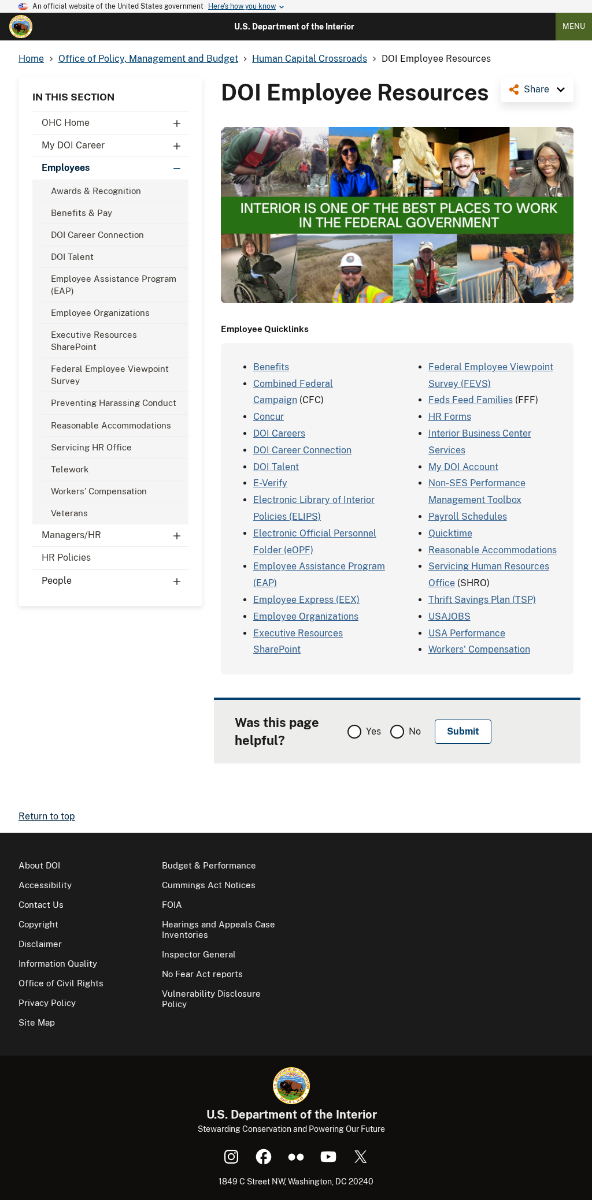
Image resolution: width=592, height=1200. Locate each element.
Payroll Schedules (467, 516)
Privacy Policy (47, 1003)
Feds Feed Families (470, 399)
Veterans (69, 513)
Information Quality (57, 963)
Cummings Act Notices (209, 885)
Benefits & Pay (81, 213)
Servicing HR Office (91, 447)
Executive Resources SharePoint (94, 341)
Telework (69, 469)
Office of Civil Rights (60, 983)
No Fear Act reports (202, 974)
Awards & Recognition (96, 191)
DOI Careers (279, 433)
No (415, 731)
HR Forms (449, 416)
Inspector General (199, 954)
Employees (66, 167)
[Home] (20, 26)
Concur (268, 416)
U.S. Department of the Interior (294, 26)
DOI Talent (72, 257)
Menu (574, 26)
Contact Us (41, 905)
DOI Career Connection (97, 235)
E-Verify (270, 483)
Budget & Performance (209, 865)
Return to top (46, 816)
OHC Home (66, 122)
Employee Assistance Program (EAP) (113, 285)
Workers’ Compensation (99, 491)
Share (536, 89)
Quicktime (450, 533)
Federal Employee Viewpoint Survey (110, 375)
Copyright (38, 924)
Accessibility (45, 885)
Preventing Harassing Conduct (113, 403)
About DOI (39, 865)
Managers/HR (71, 535)
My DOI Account (463, 466)
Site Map (36, 1022)
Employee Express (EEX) (306, 599)
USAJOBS (449, 616)
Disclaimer (40, 944)
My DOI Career (73, 145)
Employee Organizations (100, 313)
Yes (373, 731)
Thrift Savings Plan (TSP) (482, 599)
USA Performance (466, 633)
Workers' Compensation (479, 649)
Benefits (271, 367)
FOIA (172, 905)
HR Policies (66, 557)
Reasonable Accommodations (111, 425)
